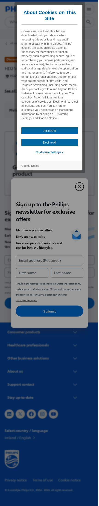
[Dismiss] (78, 186)
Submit (48, 311)
